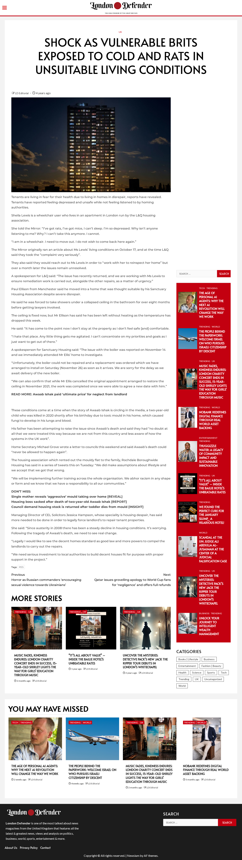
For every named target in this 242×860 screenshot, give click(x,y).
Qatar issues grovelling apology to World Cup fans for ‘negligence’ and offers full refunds (132, 580)
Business (204, 613)
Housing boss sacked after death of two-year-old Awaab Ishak (60, 502)
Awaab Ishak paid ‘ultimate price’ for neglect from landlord (80, 394)
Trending (20, 611)
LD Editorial (22, 93)
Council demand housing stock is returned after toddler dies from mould (69, 507)
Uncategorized (213, 679)
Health (182, 672)
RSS (21, 567)
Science (196, 672)
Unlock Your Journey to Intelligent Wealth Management (209, 626)
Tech (202, 288)
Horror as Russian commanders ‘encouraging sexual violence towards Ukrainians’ (46, 580)
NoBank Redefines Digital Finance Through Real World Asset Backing (212, 420)
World (216, 326)
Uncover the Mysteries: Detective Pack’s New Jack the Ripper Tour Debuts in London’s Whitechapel (145, 661)
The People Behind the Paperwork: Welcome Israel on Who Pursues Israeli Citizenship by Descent (212, 341)
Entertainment (208, 437)
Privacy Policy (29, 847)
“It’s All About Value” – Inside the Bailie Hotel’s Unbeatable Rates (87, 659)
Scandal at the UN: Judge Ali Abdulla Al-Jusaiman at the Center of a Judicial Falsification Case (213, 549)
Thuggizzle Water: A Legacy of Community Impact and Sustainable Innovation (211, 456)
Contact (45, 847)
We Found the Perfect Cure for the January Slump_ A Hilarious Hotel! (211, 515)
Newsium (133, 855)
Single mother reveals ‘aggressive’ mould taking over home (58, 496)
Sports (211, 672)
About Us (11, 847)
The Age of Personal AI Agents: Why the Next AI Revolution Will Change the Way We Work (34, 770)
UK (120, 32)
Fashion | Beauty (211, 665)
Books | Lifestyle (188, 659)
